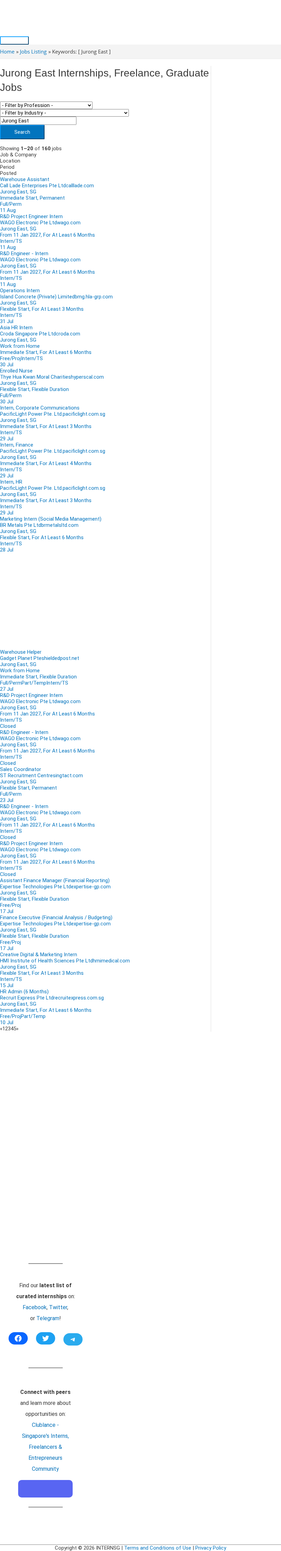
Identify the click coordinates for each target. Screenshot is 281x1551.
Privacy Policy (210, 1548)
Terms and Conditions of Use (157, 1548)
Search (22, 132)
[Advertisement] (105, 601)
